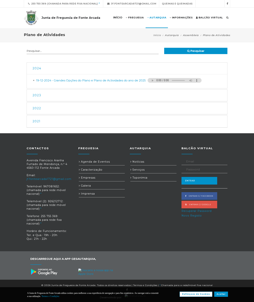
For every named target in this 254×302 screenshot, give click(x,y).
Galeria (85, 185)
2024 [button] (37, 68)
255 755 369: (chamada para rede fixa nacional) (64, 3)
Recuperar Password (196, 211)
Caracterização (91, 169)
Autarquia (157, 17)
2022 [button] (37, 108)
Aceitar (221, 294)
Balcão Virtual (210, 17)
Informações (182, 17)
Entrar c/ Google (199, 204)
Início (157, 35)
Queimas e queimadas (177, 3)
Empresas (87, 177)
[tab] (127, 68)
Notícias (137, 161)
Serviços (138, 169)
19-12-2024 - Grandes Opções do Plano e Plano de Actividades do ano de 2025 (91, 80)
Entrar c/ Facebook (200, 196)
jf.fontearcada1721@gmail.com (133, 3)
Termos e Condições (145, 285)
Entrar (190, 180)
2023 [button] (37, 95)
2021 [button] (36, 121)
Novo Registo (191, 215)
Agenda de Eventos (95, 161)
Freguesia (135, 17)
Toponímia (139, 177)
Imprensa (87, 193)
